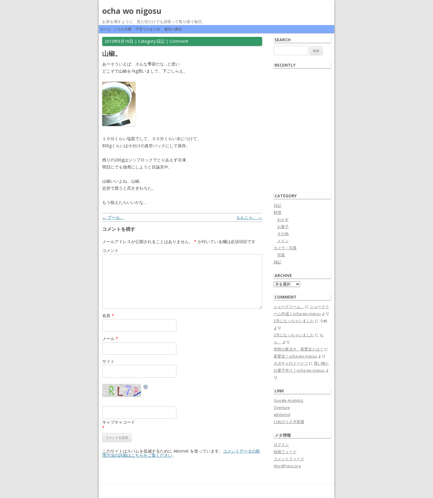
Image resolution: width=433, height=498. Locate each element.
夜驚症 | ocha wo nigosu (295, 356)
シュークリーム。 (289, 306)
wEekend (282, 414)
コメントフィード (289, 458)
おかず (283, 219)
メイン (283, 240)
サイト (108, 361)
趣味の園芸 (173, 29)
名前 (108, 315)
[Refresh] (146, 387)
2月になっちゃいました (294, 320)
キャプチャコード (118, 422)
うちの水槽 (122, 29)
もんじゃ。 (249, 217)
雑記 (277, 262)
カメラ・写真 (285, 247)
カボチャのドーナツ (291, 363)
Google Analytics (288, 400)
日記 (160, 41)
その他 (283, 233)
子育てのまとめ (147, 29)
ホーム (105, 29)
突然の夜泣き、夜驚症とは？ (298, 349)
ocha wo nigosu (131, 11)
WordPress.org (287, 465)
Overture (282, 407)
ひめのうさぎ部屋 (289, 421)
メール (110, 338)
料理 (277, 212)
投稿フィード (285, 451)
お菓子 (283, 226)
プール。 (113, 217)
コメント (110, 250)
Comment (179, 41)
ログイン (281, 444)
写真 (281, 255)
